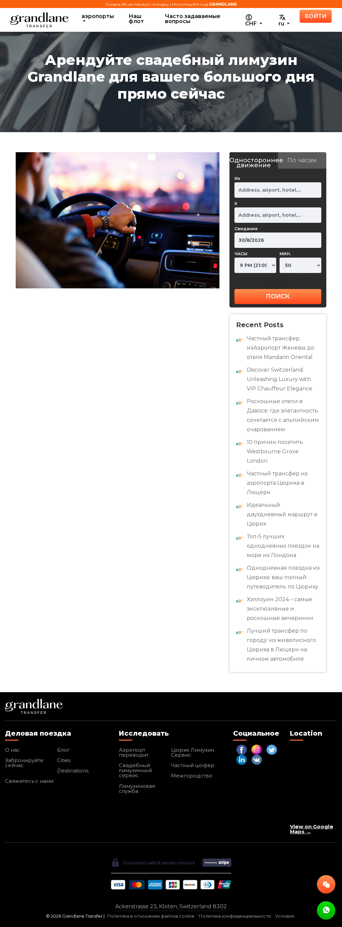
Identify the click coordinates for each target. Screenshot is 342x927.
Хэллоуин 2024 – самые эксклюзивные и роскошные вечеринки (280, 608)
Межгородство (191, 775)
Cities (63, 760)
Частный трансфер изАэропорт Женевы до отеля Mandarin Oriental (280, 347)
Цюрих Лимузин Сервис (192, 752)
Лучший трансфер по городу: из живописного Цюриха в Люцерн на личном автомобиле (281, 645)
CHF (251, 23)
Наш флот (136, 18)
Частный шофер (192, 765)
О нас (12, 750)
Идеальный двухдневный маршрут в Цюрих (282, 514)
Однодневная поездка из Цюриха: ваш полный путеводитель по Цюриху (283, 577)
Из (237, 178)
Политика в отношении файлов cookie (150, 916)
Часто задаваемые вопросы (192, 18)
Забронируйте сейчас (24, 762)
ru (282, 23)
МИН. (285, 253)
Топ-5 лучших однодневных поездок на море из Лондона (283, 545)
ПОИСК (278, 296)
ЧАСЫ (240, 253)
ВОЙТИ (316, 16)
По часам (302, 160)
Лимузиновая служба (137, 788)
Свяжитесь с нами (29, 781)
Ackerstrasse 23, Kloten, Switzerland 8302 (171, 906)
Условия (284, 916)
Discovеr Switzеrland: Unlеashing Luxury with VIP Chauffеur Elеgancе (279, 379)
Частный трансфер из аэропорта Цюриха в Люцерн (277, 482)
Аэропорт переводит (134, 752)
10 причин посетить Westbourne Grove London (275, 451)
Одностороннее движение (253, 163)
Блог (63, 750)
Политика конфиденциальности (235, 916)
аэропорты (97, 16)
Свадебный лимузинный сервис (135, 770)
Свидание (246, 228)
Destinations (73, 770)
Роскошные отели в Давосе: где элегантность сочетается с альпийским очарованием (283, 415)
